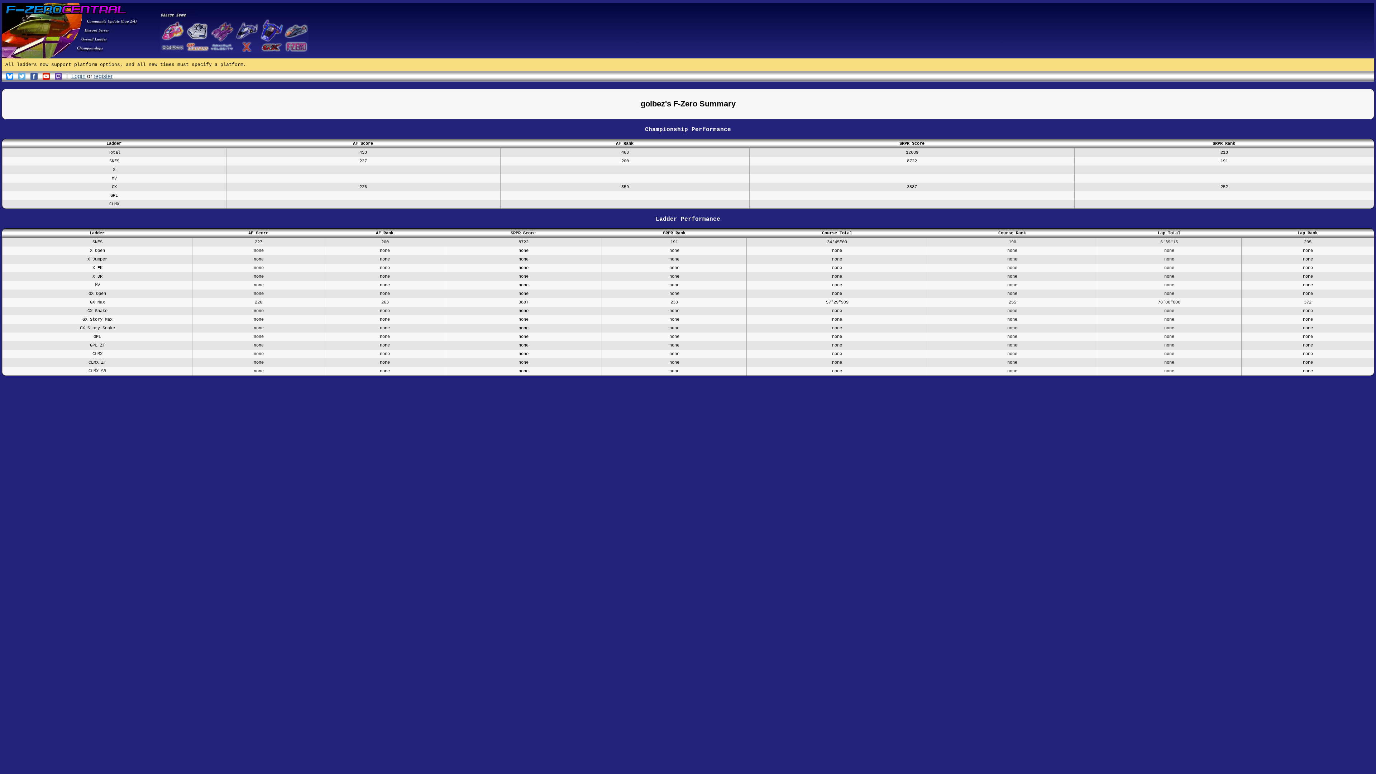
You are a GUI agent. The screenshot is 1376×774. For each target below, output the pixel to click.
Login (78, 76)
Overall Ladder (94, 39)
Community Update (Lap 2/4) (112, 21)
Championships (90, 48)
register (103, 76)
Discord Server (97, 30)
